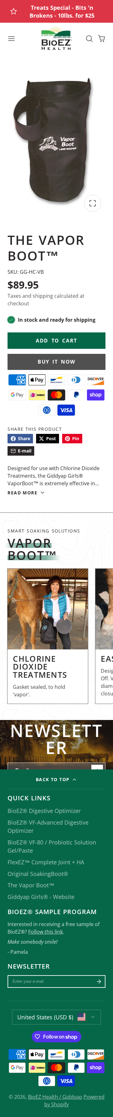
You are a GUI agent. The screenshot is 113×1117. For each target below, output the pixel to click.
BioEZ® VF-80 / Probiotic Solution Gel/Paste (52, 846)
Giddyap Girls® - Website (41, 897)
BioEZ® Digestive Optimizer (44, 811)
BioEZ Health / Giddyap (55, 1096)
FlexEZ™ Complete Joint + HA (46, 862)
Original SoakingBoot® (38, 874)
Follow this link (45, 931)
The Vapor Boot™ (31, 885)
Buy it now (56, 361)
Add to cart (56, 340)
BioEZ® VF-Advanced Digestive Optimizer (48, 826)
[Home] (56, 38)
